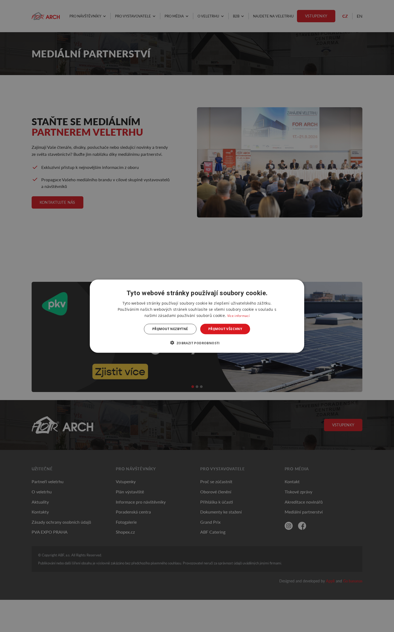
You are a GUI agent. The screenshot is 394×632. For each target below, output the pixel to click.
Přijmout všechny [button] (225, 329)
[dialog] (197, 316)
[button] (197, 342)
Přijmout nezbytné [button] (170, 329)
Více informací (238, 315)
